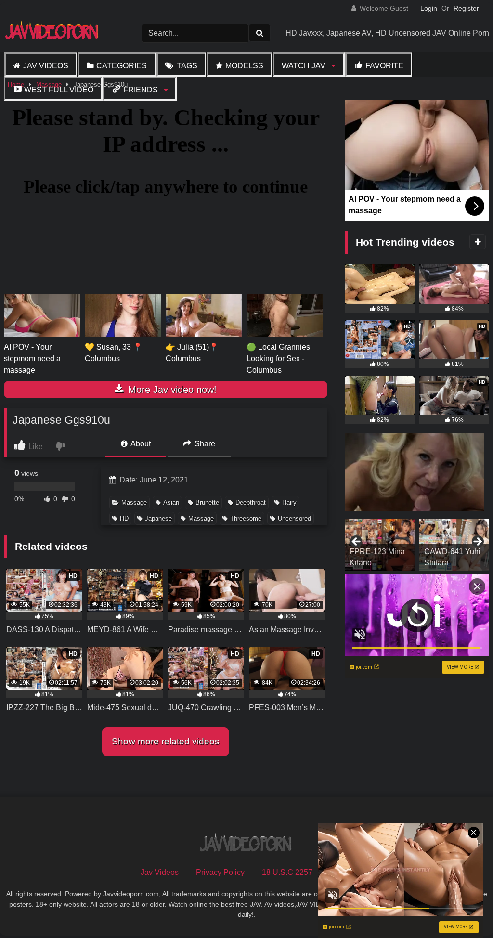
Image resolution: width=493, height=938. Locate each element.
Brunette (207, 502)
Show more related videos (166, 741)
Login (428, 8)
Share (204, 444)
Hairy (289, 502)
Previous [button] (357, 542)
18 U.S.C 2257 (287, 872)
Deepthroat (250, 502)
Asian (171, 502)
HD (124, 518)
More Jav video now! (171, 389)
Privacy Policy (220, 872)
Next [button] (477, 542)
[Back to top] (463, 909)
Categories (121, 66)
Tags (187, 66)
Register (466, 8)
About (140, 444)
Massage (134, 502)
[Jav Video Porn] (58, 33)
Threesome (245, 518)
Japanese (158, 518)
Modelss (244, 66)
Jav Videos (45, 66)
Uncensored (294, 518)
